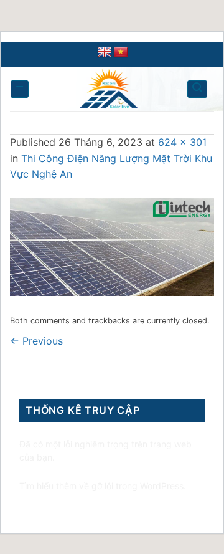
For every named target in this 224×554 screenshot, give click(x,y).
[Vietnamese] (120, 52)
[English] (104, 52)
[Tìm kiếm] (197, 89)
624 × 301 (182, 142)
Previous (36, 341)
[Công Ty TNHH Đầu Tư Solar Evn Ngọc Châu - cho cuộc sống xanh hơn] (109, 89)
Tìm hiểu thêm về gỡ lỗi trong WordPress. (102, 485)
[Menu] (20, 89)
